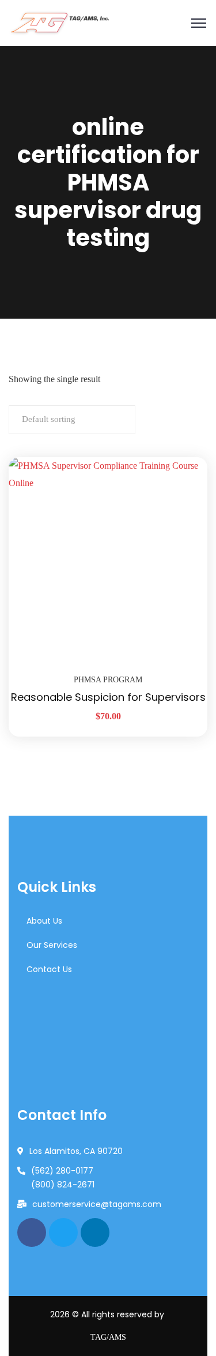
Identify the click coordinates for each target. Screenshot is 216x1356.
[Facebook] (31, 1232)
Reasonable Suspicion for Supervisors (108, 697)
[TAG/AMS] (59, 23)
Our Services (51, 945)
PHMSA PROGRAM (108, 679)
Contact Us (49, 969)
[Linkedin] (95, 1232)
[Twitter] (63, 1232)
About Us (44, 921)
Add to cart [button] (184, 457)
